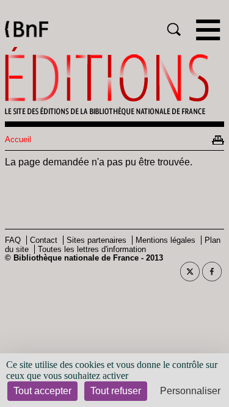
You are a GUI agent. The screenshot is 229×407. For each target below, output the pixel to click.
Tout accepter (42, 391)
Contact (43, 240)
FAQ (13, 240)
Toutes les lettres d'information (92, 249)
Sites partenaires (96, 240)
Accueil (18, 139)
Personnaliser (190, 391)
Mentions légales (165, 240)
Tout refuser (115, 391)
